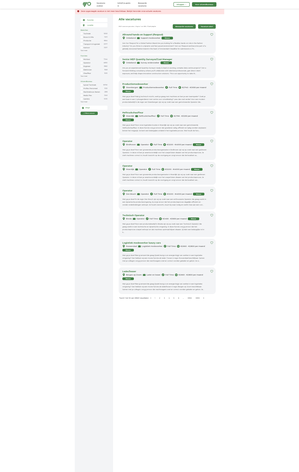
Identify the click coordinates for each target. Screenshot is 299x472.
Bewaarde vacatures (184, 26)
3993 (198, 298)
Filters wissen (90, 113)
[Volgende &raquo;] (204, 298)
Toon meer (84, 50)
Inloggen (180, 4)
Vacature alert (207, 26)
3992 (190, 298)
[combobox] (94, 20)
